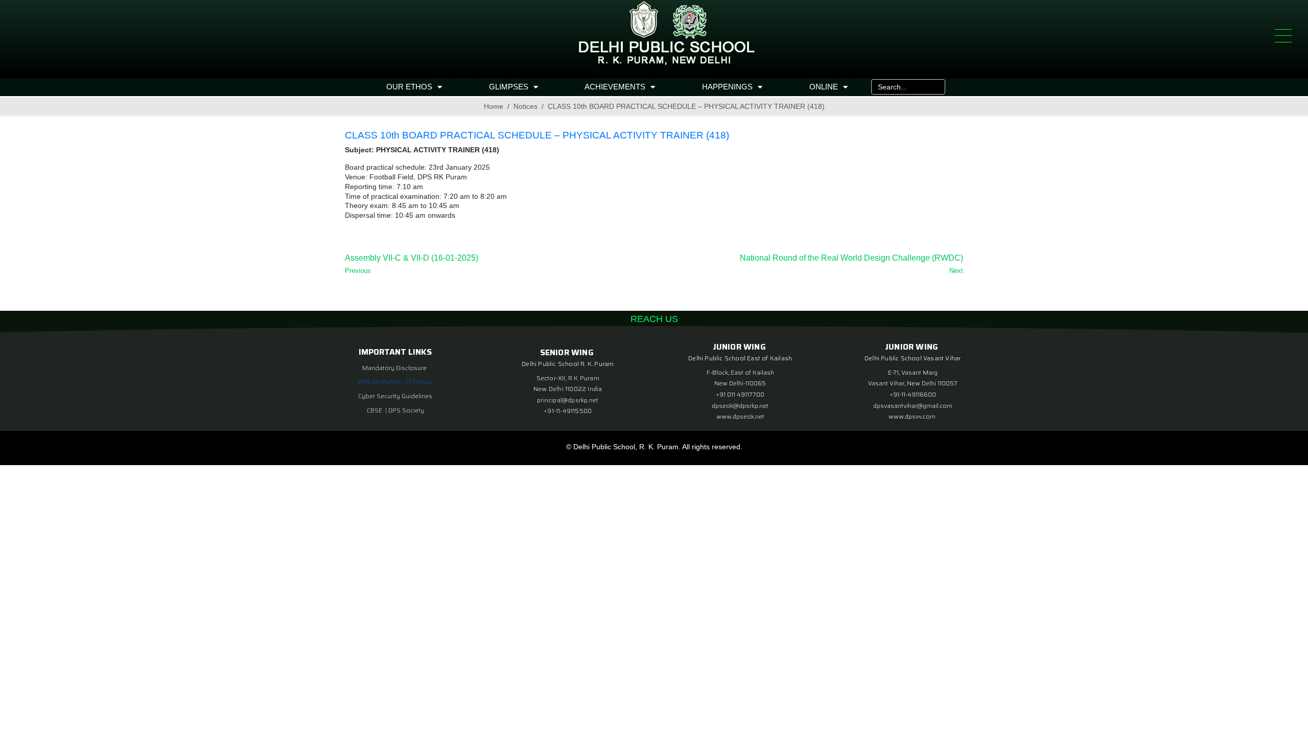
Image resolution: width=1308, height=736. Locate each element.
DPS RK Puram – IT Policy (394, 381)
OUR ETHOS (409, 86)
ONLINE (823, 86)
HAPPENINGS (727, 86)
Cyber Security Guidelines (395, 396)
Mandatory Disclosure (394, 368)
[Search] (935, 87)
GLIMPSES (508, 86)
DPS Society (406, 410)
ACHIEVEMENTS (615, 86)
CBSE (375, 410)
